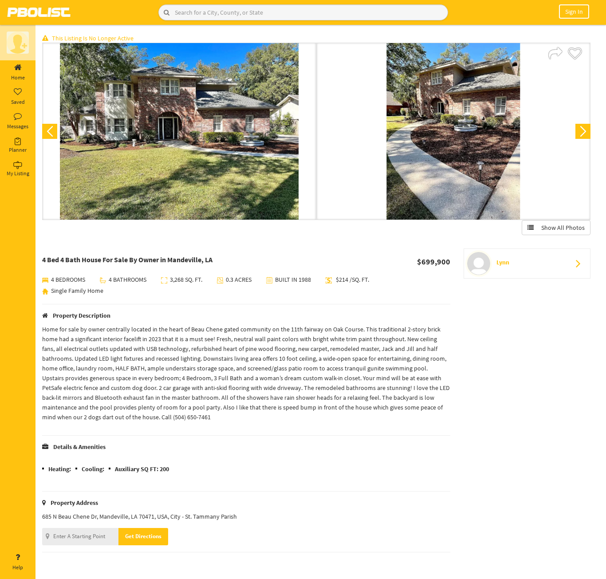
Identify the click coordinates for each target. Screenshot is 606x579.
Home (18, 77)
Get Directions (143, 536)
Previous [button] (49, 131)
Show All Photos (561, 228)
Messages (17, 126)
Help (17, 567)
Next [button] (582, 131)
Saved (18, 101)
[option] (179, 131)
